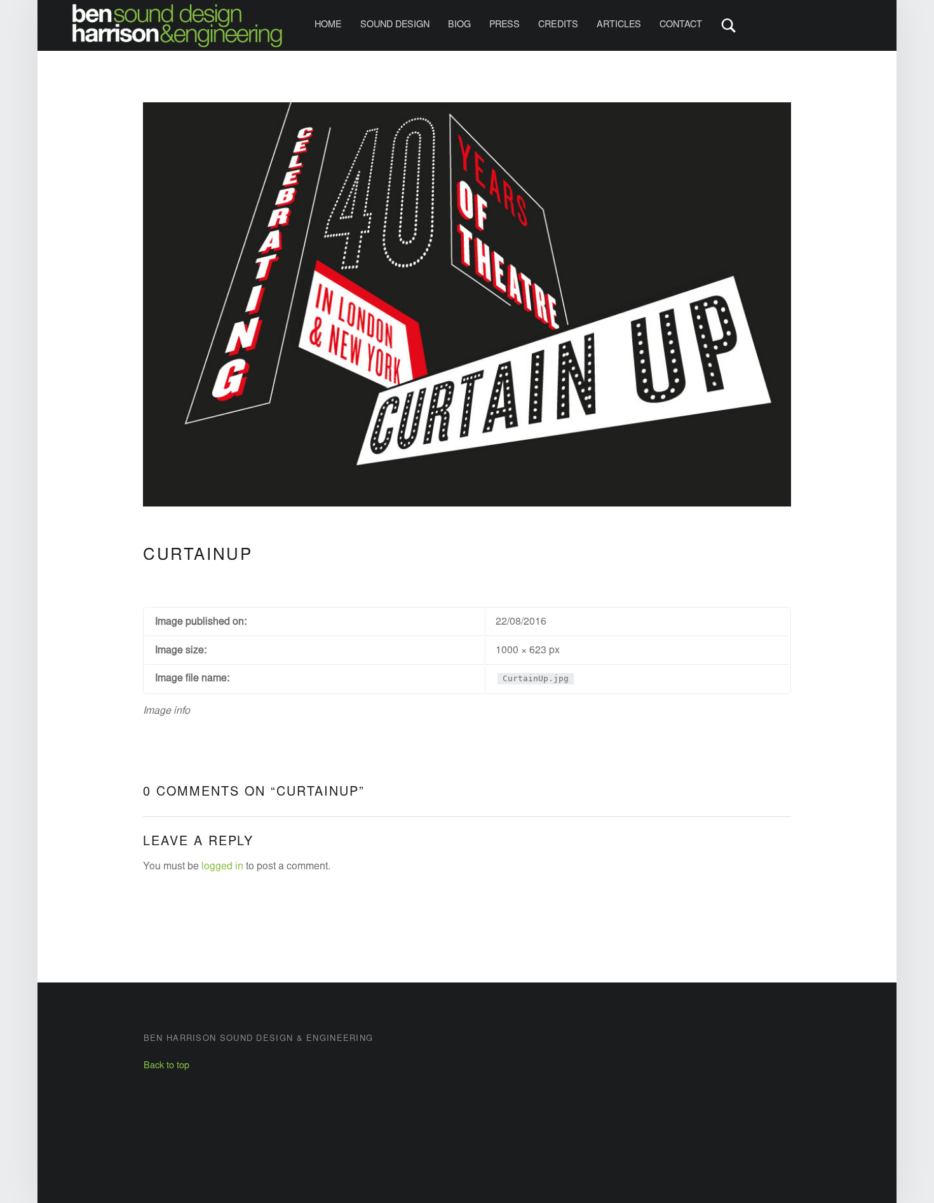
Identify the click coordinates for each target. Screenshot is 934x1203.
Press (504, 25)
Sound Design (395, 25)
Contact (681, 25)
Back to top (166, 1066)
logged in (222, 867)
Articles (619, 25)
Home (328, 25)
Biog (459, 25)
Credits (558, 25)
